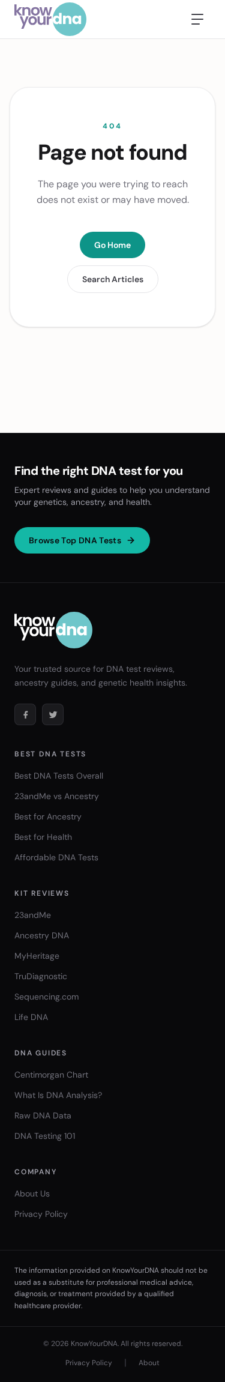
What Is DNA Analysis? (58, 1095)
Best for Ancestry (48, 816)
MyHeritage (36, 955)
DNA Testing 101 (44, 1135)
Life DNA (31, 1017)
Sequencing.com (46, 996)
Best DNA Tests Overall (58, 775)
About (149, 1363)
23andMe (32, 915)
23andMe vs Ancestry (56, 796)
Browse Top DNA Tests (75, 540)
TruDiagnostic (40, 976)
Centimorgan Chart (51, 1074)
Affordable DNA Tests (56, 857)
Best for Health (43, 836)
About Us (32, 1193)
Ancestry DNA (41, 935)
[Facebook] (25, 714)
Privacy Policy (41, 1213)
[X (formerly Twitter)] (53, 714)
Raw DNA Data (42, 1115)
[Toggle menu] (197, 19)
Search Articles (112, 279)
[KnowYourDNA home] (50, 19)
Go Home (112, 245)
